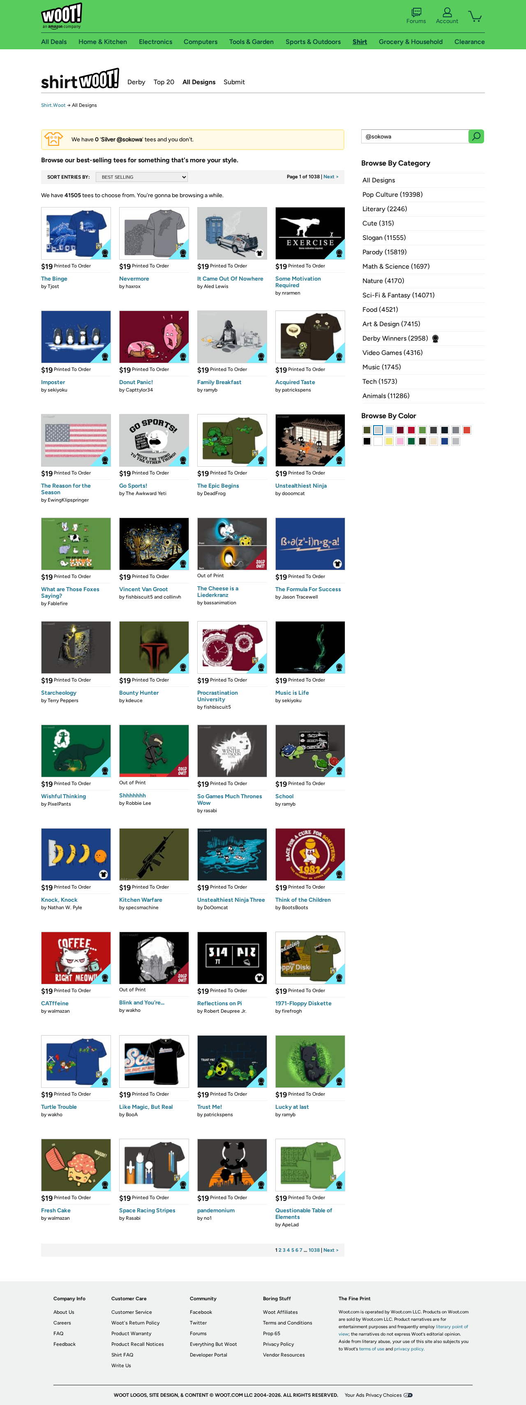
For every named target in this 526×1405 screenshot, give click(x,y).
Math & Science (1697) (396, 266)
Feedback (64, 1344)
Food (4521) (380, 309)
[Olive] (367, 430)
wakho (133, 1010)
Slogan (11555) (384, 238)
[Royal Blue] (444, 441)
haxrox (133, 286)
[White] (378, 441)
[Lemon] (389, 441)
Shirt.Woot (80, 78)
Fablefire (58, 603)
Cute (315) (378, 223)
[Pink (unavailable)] (400, 441)
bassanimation (220, 603)
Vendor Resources (284, 1355)
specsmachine (142, 907)
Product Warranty (131, 1333)
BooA (132, 1114)
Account (447, 21)
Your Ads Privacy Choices (373, 1395)
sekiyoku (57, 390)
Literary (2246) (384, 209)
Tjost (53, 286)
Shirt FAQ (122, 1355)
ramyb (210, 390)
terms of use (371, 1349)
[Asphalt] (433, 430)
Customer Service (131, 1312)
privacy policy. (409, 1349)
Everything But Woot (213, 1344)
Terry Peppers (63, 700)
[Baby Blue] (389, 430)
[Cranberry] (400, 430)
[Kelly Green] (411, 441)
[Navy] (444, 430)
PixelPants (59, 804)
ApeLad (290, 1225)
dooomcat (293, 493)
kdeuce (134, 700)
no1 (208, 1218)
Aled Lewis (216, 286)
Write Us (121, 1365)
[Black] (367, 441)
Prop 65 (271, 1333)
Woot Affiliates (280, 1312)
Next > (331, 177)
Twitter (198, 1323)
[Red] (411, 430)
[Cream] (433, 441)
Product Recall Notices (137, 1344)
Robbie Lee (138, 803)
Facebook (201, 1312)
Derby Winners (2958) (395, 338)
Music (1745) (381, 367)
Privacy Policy (278, 1344)
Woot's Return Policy (135, 1323)
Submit (234, 82)
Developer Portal (208, 1355)
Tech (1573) (379, 381)
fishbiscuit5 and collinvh (153, 597)
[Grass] (422, 430)
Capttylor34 (139, 390)
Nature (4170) (383, 281)
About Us (63, 1312)
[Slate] (455, 430)
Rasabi (133, 1218)
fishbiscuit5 (217, 707)
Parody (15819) (384, 252)
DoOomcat (216, 907)
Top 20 (164, 82)
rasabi (210, 810)
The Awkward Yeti (146, 493)
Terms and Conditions (287, 1323)
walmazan (59, 1011)
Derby (136, 82)
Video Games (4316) (392, 353)
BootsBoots (295, 907)
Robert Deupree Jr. (225, 1011)
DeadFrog (215, 493)
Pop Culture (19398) (392, 194)
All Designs (198, 82)
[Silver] (378, 430)
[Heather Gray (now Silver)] (455, 441)
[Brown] (422, 441)
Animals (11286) (386, 396)
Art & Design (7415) (391, 324)
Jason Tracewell (300, 597)
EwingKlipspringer (68, 500)
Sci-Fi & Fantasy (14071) (398, 295)
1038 (314, 1250)
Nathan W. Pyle (65, 907)
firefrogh (292, 1011)
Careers (62, 1323)
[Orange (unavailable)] (467, 430)
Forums (416, 21)
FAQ (58, 1333)
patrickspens (296, 390)
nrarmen (291, 293)
